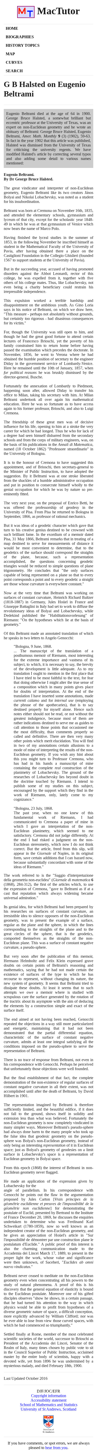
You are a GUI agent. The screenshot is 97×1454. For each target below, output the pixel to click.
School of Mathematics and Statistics (48, 1405)
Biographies (20, 37)
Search (14, 71)
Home (12, 28)
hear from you (56, 1448)
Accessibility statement (48, 1400)
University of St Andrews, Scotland (48, 1409)
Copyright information (48, 1396)
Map (10, 54)
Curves (14, 62)
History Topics (23, 45)
